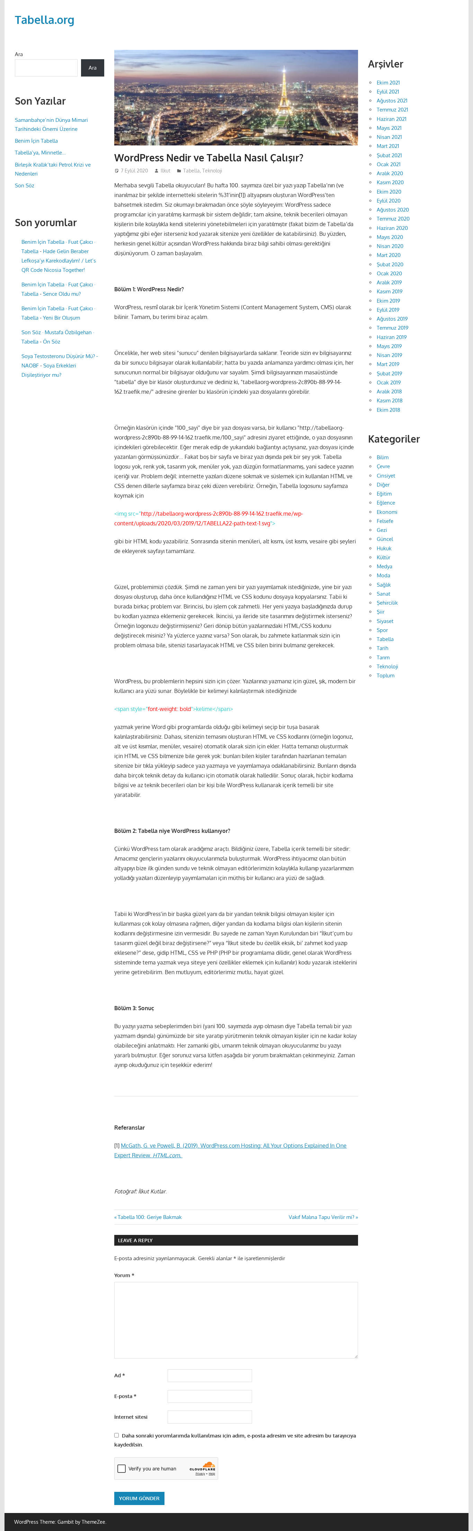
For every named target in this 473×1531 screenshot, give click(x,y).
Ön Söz (51, 341)
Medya (384, 566)
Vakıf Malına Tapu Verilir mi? (321, 1217)
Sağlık (384, 584)
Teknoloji (212, 170)
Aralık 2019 (389, 282)
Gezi (382, 530)
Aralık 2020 (390, 173)
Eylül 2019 (388, 309)
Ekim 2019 (388, 300)
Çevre (383, 466)
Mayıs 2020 (390, 237)
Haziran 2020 (392, 228)
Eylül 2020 (389, 200)
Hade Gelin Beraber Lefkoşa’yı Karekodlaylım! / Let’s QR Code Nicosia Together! (58, 260)
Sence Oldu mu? (62, 294)
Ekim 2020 (389, 191)
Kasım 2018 (390, 400)
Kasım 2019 (390, 291)
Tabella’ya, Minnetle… (40, 152)
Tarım (383, 657)
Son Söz (24, 185)
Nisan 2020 (390, 246)
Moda (383, 575)
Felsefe (385, 521)
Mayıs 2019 (389, 346)
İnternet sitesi (131, 1417)
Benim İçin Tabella (36, 140)
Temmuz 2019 (393, 327)
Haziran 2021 (392, 119)
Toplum (385, 675)
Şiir (380, 611)
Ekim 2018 (388, 410)
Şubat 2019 (389, 373)
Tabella (191, 170)
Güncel (385, 539)
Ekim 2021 (388, 82)
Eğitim (384, 493)
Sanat (383, 593)
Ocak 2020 (389, 273)
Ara (19, 54)
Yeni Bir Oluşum (61, 317)
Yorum (124, 1275)
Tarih (382, 648)
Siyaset (385, 621)
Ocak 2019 (389, 382)
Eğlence (386, 502)
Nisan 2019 (389, 355)
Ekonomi (387, 512)
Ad (119, 1375)
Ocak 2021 (389, 164)
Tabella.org (44, 19)
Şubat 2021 (389, 155)
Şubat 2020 (390, 264)
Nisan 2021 (389, 137)
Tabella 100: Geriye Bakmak (149, 1217)
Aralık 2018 (389, 391)
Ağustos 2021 (392, 100)
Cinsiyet (386, 475)
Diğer (383, 484)
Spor (382, 630)
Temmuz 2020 (393, 218)
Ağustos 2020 (393, 209)
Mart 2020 (389, 255)
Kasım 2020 (390, 182)
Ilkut (165, 170)
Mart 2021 (388, 146)
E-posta (125, 1396)
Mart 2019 (388, 364)
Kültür (383, 557)
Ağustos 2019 (392, 318)
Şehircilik (387, 602)
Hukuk (384, 548)
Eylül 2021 (388, 91)
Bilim (383, 457)
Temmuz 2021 (392, 109)
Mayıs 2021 (389, 128)
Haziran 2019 (392, 337)
